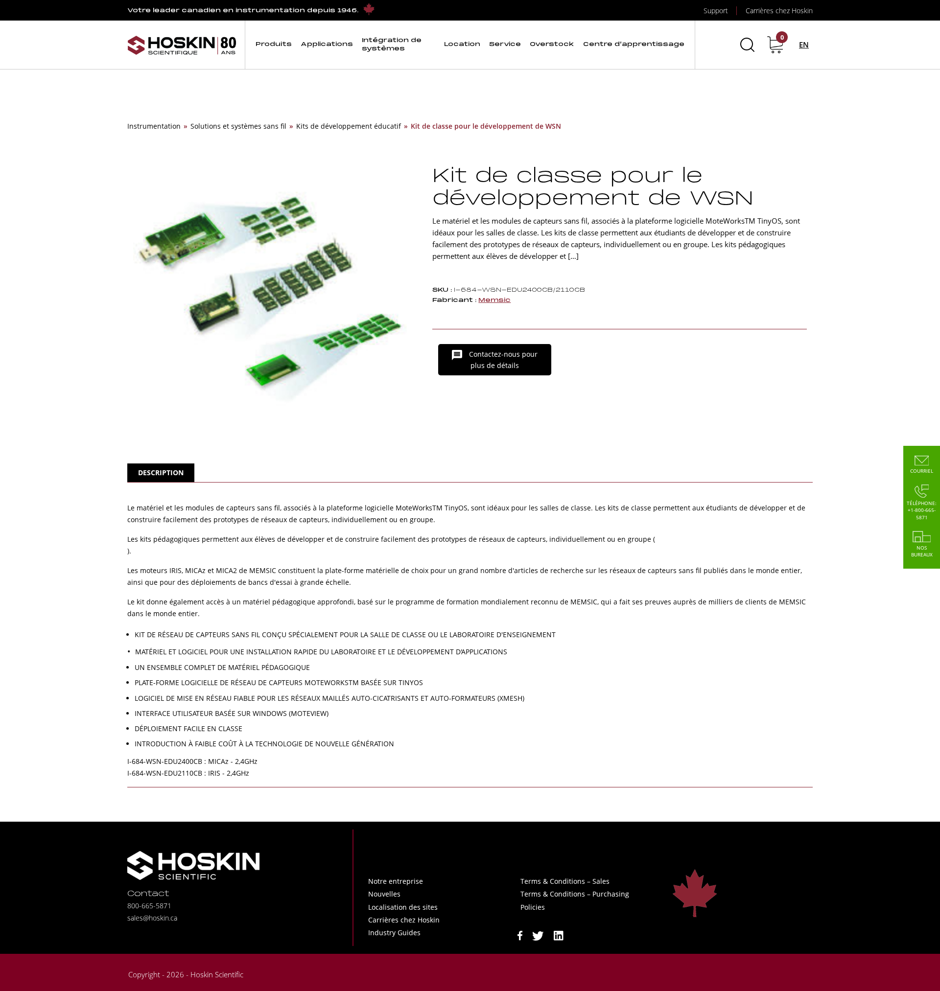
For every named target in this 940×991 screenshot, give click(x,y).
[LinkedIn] (559, 935)
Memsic (494, 300)
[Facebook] (519, 935)
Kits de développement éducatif (348, 126)
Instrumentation (154, 126)
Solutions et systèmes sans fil (238, 126)
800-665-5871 (149, 905)
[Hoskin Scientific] (182, 44)
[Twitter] (538, 935)
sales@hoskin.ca (152, 917)
